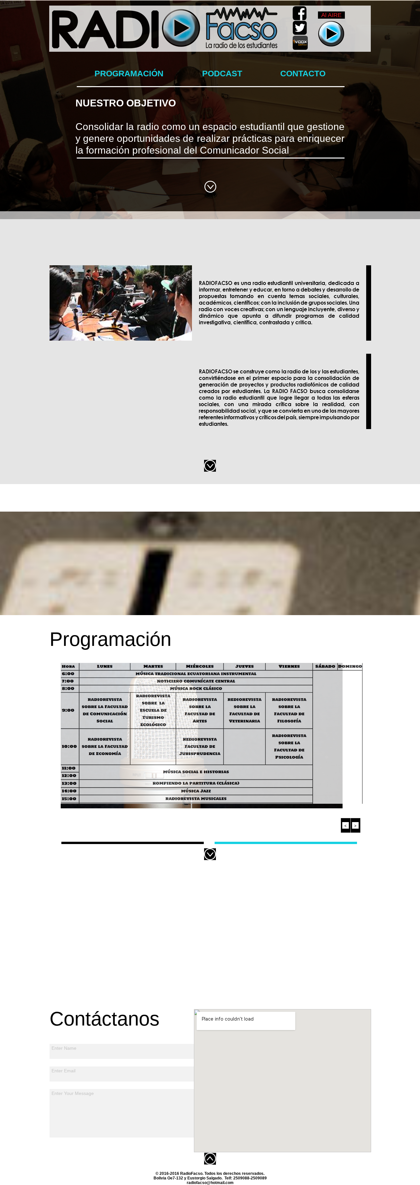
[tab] (132, 843)
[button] (346, 825)
